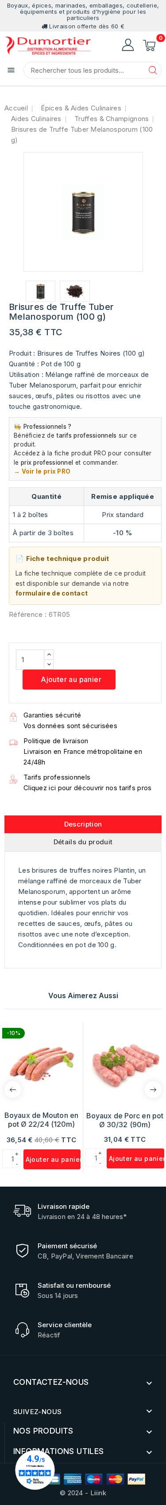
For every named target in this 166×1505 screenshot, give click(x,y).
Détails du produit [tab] (83, 842)
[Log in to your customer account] (128, 45)
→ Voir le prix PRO (42, 471)
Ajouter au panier (70, 679)
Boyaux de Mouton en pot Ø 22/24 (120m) (41, 1120)
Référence (26, 614)
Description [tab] (83, 824)
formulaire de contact (51, 593)
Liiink (98, 1493)
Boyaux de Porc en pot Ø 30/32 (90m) (124, 1120)
